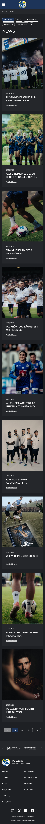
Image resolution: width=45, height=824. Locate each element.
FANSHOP (6, 802)
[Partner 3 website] (30, 748)
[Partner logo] (12, 810)
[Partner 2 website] (13, 748)
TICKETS (6, 796)
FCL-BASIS (29, 771)
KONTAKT (28, 790)
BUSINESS (7, 790)
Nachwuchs (22, 24)
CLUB (4, 783)
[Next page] (37, 730)
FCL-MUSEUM (30, 777)
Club (19, 20)
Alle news (8, 20)
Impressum (30, 816)
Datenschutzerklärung (18, 816)
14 (29, 730)
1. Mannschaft (31, 20)
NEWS (5, 771)
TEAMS (5, 777)
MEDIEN (28, 783)
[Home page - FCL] (22, 4)
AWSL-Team (8, 24)
